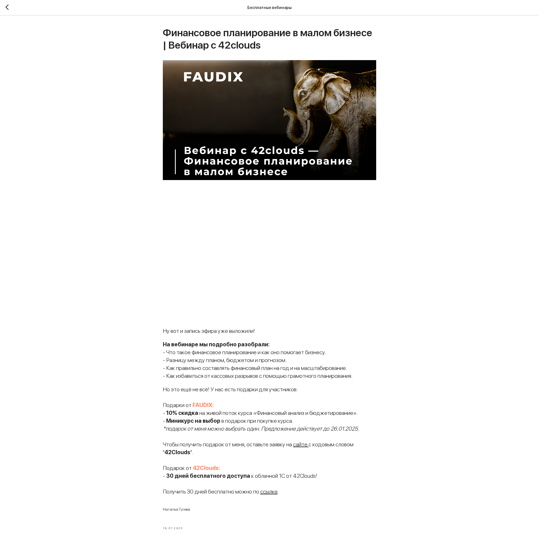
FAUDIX (203, 405)
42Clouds (206, 468)
